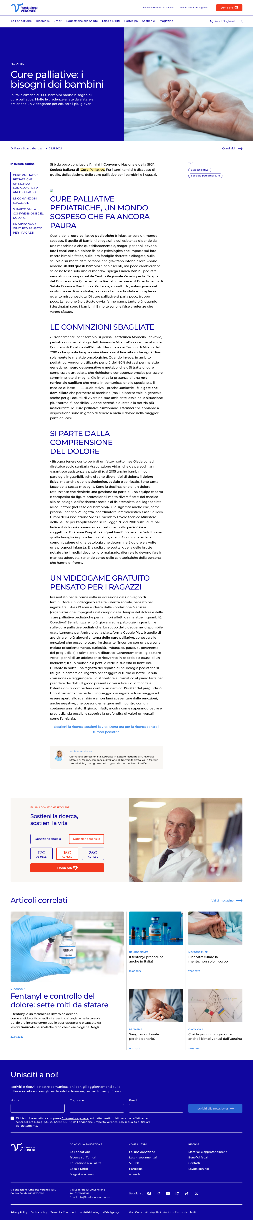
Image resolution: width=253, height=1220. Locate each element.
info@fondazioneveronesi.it (94, 1197)
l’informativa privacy (75, 1118)
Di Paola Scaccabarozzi (27, 148)
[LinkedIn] (177, 1193)
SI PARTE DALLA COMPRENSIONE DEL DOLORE (28, 213)
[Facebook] (149, 1193)
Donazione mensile (86, 839)
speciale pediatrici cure (205, 175)
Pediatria (17, 64)
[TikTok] (186, 1193)
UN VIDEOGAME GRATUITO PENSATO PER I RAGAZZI (27, 228)
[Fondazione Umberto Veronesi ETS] (24, 7)
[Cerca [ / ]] (241, 21)
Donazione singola (48, 839)
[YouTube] (168, 1193)
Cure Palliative (92, 169)
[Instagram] (158, 1193)
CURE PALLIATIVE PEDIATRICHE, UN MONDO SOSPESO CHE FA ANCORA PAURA (25, 183)
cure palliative (200, 169)
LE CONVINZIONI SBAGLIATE (25, 200)
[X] (196, 1193)
